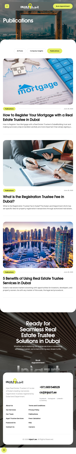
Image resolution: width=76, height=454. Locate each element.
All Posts (20, 51)
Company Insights (36, 51)
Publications (54, 51)
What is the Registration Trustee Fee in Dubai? (33, 198)
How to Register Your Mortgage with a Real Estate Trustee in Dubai (38, 117)
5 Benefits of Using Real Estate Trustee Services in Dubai (33, 280)
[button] (4, 450)
